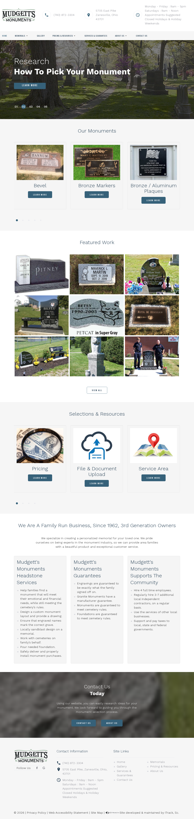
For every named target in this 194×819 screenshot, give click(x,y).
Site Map (97, 812)
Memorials (20, 35)
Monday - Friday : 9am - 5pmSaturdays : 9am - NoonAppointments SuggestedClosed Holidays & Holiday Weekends (165, 15)
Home (4, 35)
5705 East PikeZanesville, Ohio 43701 (107, 15)
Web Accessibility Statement (68, 812)
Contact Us (141, 35)
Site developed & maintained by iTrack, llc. (149, 812)
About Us (119, 35)
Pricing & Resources (63, 35)
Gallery (41, 35)
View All (97, 390)
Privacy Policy (36, 812)
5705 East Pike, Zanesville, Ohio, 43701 (84, 771)
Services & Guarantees (96, 35)
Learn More (30, 86)
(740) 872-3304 (64, 15)
